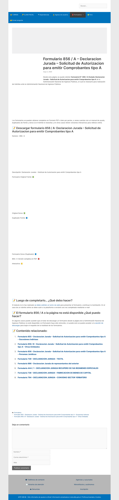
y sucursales (88, 480)
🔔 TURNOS (14, 15)
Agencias (79, 480)
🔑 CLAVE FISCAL (28, 15)
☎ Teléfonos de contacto (34, 480)
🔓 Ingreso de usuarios (60, 15)
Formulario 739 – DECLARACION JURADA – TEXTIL (40, 359)
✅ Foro (90, 15)
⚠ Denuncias (35, 489)
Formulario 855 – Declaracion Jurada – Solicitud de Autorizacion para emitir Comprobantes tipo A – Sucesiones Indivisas (51, 414)
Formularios (17, 412)
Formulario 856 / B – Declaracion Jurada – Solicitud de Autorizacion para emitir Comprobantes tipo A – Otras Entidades (51, 416)
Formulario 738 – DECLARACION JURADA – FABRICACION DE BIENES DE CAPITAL (54, 373)
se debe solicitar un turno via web (47, 305)
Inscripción (84, 489)
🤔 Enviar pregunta (16, 20)
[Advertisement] (59, 41)
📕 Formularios (77, 15)
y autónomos (89, 484)
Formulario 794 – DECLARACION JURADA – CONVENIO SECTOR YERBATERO (52, 377)
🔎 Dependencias (43, 15)
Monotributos (79, 484)
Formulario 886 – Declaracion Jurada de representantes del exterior (48, 363)
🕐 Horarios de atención (35, 484)
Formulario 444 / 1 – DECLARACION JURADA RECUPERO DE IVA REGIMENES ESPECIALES (58, 368)
